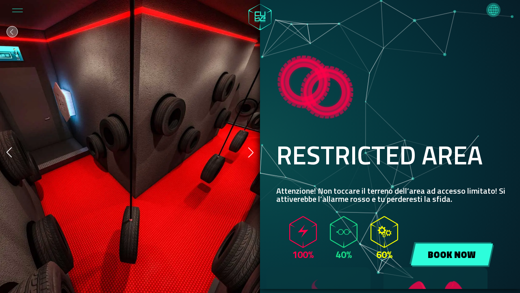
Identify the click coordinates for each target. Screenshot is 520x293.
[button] (493, 10)
